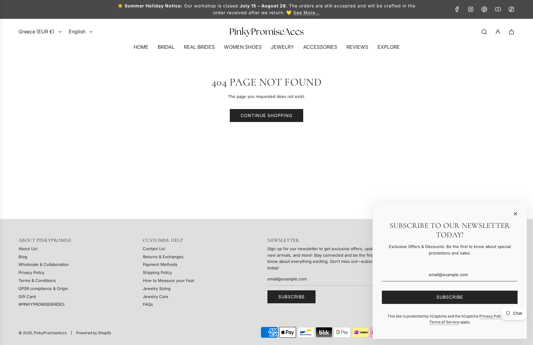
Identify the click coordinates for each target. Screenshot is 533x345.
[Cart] (511, 32)
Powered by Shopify (93, 332)
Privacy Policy (492, 316)
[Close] (515, 214)
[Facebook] (457, 9)
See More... (306, 12)
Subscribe (291, 296)
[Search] (484, 32)
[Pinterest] (484, 9)
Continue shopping (266, 115)
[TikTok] (511, 9)
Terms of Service (444, 322)
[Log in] (498, 32)
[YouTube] (498, 9)
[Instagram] (470, 9)
